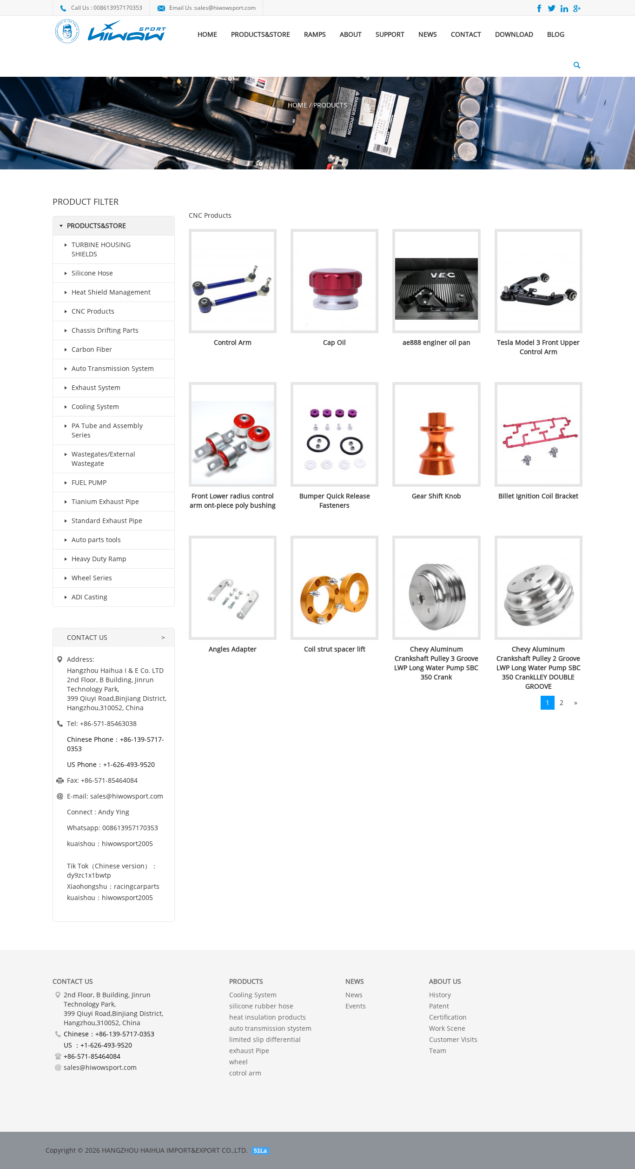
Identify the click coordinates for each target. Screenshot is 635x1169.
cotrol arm (245, 1072)
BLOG (555, 34)
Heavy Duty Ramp (99, 558)
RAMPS (315, 34)
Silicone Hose (92, 273)
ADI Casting (89, 596)
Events (355, 1005)
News (354, 994)
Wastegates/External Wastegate (103, 459)
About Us (445, 981)
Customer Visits (453, 1039)
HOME (207, 34)
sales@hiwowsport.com (225, 8)
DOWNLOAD (514, 34)
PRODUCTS (246, 981)
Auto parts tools (96, 539)
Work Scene (447, 1028)
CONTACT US (87, 637)
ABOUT (351, 34)
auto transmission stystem (270, 1028)
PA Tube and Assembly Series (107, 430)
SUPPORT (390, 34)
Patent (439, 1005)
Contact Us (73, 981)
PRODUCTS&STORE (260, 34)
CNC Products (93, 311)
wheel (238, 1061)
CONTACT (466, 34)
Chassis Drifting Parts (105, 330)
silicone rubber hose (261, 1005)
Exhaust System (96, 387)
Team (437, 1050)
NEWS (427, 34)
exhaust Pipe (249, 1050)
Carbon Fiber (92, 349)
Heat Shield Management (111, 292)
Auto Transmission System (113, 368)
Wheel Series (92, 577)
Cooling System (95, 406)
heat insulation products (267, 1017)
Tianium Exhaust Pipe (105, 501)
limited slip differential (265, 1039)
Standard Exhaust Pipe (107, 520)
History (440, 994)
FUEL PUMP (89, 482)
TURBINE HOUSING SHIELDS (101, 249)
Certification (448, 1017)
